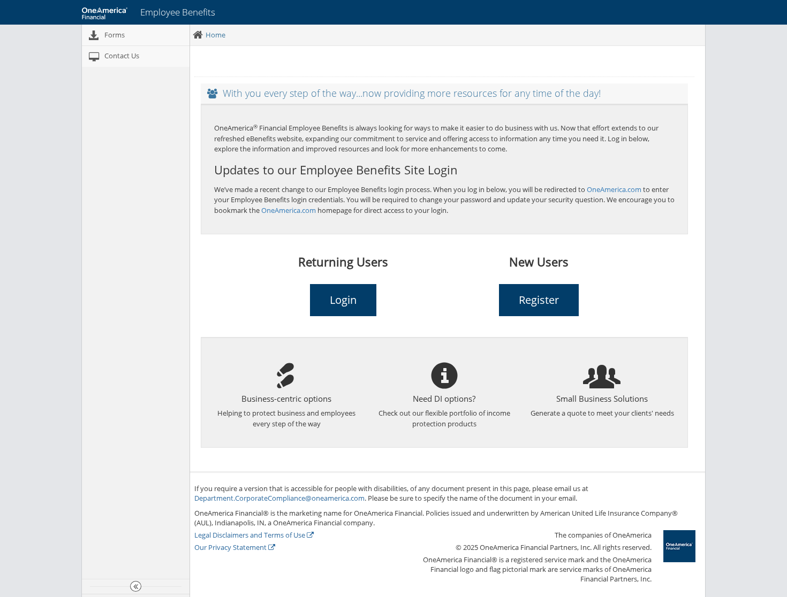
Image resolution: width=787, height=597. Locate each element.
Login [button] (343, 300)
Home (215, 35)
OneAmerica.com (614, 189)
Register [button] (539, 300)
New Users (539, 262)
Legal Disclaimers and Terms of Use (250, 535)
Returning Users (343, 262)
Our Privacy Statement (231, 547)
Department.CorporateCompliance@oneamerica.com (279, 498)
